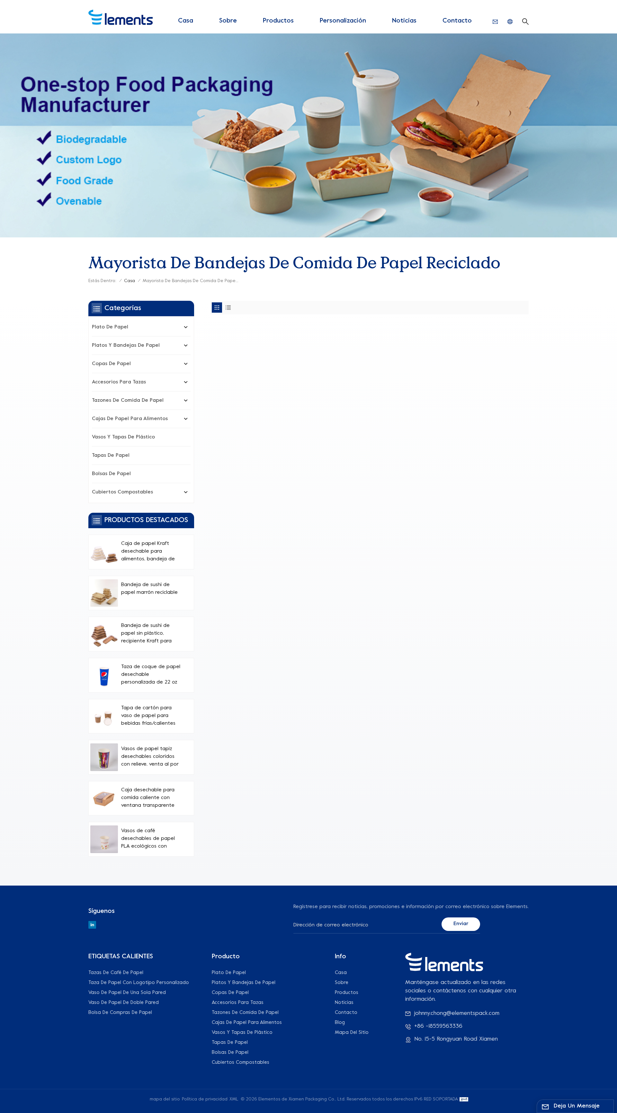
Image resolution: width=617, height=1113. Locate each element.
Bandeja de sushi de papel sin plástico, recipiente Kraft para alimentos (146, 634)
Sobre (228, 21)
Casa (185, 21)
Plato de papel (110, 327)
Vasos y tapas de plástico (123, 437)
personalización (343, 21)
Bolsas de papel (111, 473)
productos (278, 21)
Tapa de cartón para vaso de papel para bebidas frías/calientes (148, 715)
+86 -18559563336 (438, 1026)
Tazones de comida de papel (128, 400)
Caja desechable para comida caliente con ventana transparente (147, 797)
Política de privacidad (205, 1099)
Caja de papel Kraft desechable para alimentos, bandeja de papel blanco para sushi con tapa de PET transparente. (149, 552)
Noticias (404, 21)
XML (233, 1099)
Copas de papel (111, 363)
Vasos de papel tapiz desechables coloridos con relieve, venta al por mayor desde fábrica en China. (150, 757)
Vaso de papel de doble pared (123, 1002)
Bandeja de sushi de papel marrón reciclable (149, 588)
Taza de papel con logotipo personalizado (138, 982)
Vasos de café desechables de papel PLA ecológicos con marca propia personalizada (148, 839)
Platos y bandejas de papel (126, 345)
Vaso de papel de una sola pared (127, 992)
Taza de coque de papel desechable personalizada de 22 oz (150, 674)
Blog (340, 1022)
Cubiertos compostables (122, 492)
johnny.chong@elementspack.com (456, 1013)
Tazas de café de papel (115, 972)
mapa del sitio (352, 1032)
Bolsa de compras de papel (120, 1012)
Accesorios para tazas (119, 382)
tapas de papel (111, 455)
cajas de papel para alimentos (130, 418)
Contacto (457, 21)
